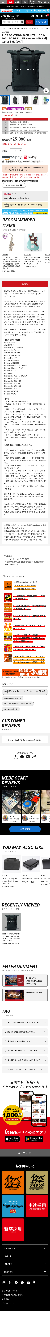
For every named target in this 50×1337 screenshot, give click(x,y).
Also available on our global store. (16, 198)
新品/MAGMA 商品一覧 (13, 698)
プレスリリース (8, 1303)
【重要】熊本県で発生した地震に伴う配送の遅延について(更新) (25, 6)
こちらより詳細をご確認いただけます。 (27, 1073)
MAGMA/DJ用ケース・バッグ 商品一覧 (18, 704)
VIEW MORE (25, 829)
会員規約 (5, 1299)
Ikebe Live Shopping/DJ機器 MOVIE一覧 (34, 980)
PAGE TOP (27, 1153)
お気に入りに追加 (12, 185)
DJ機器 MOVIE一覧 (34, 992)
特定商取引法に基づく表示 (12, 1295)
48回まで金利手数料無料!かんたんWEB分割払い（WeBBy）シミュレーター (26, 168)
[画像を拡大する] (46, 90)
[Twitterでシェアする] (16, 757)
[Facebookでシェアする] (22, 757)
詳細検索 (29, 22)
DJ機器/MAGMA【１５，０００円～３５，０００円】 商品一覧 (25, 692)
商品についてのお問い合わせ (16, 576)
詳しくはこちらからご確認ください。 (24, 1054)
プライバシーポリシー (10, 1291)
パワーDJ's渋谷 (10, 559)
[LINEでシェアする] (28, 757)
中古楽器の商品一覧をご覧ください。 (25, 1045)
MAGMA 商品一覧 (11, 709)
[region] (25, 930)
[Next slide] (47, 100)
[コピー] (34, 757)
